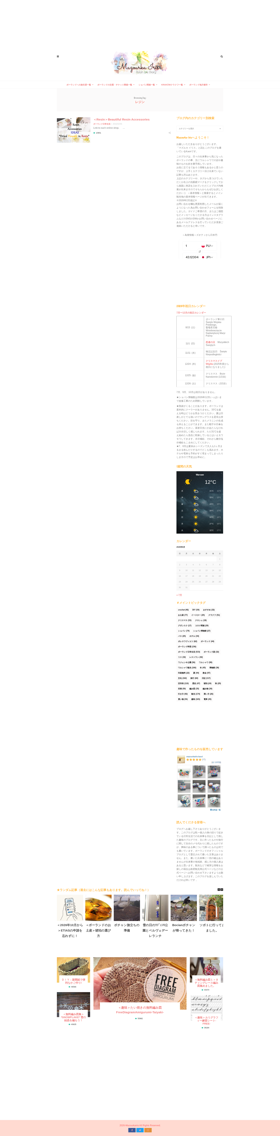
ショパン (183, 631)
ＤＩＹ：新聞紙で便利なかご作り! (73, 981)
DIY (195, 610)
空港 (182, 689)
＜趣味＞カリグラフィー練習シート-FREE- (206, 1020)
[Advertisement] (140, 23)
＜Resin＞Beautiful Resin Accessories (121, 119)
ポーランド (207, 641)
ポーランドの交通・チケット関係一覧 (114, 85)
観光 (195, 694)
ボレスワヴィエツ (187, 641)
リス (182, 657)
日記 (206, 678)
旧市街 (183, 683)
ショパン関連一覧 (147, 85)
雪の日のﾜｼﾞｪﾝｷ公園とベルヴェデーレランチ (155, 930)
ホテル (194, 636)
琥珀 (207, 683)
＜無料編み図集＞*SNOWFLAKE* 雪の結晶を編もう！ (73, 1017)
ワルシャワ (205, 662)
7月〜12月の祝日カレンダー (191, 312)
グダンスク (184, 625)
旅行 (194, 678)
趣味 (195, 699)
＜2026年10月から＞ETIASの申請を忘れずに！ (70, 930)
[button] (221, 889)
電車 (207, 699)
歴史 (196, 683)
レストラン (196, 657)
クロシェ (200, 620)
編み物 (207, 689)
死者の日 (210, 342)
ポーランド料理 (187, 646)
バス (182, 636)
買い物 (183, 699)
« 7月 (179, 595)
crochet (183, 610)
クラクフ (214, 615)
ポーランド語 (211, 652)
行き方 (183, 694)
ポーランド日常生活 (101, 124)
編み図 (194, 689)
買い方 (208, 694)
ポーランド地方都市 (198, 85)
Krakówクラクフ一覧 (172, 85)
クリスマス (184, 620)
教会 (206, 673)
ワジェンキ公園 (186, 662)
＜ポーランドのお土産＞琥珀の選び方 (98, 930)
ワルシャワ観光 (187, 668)
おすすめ (209, 610)
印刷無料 (183, 673)
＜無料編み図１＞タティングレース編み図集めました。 (206, 982)
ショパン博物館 (201, 631)
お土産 (183, 615)
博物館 (214, 668)
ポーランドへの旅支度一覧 (78, 85)
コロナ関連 (201, 625)
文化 (182, 678)
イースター (198, 615)
